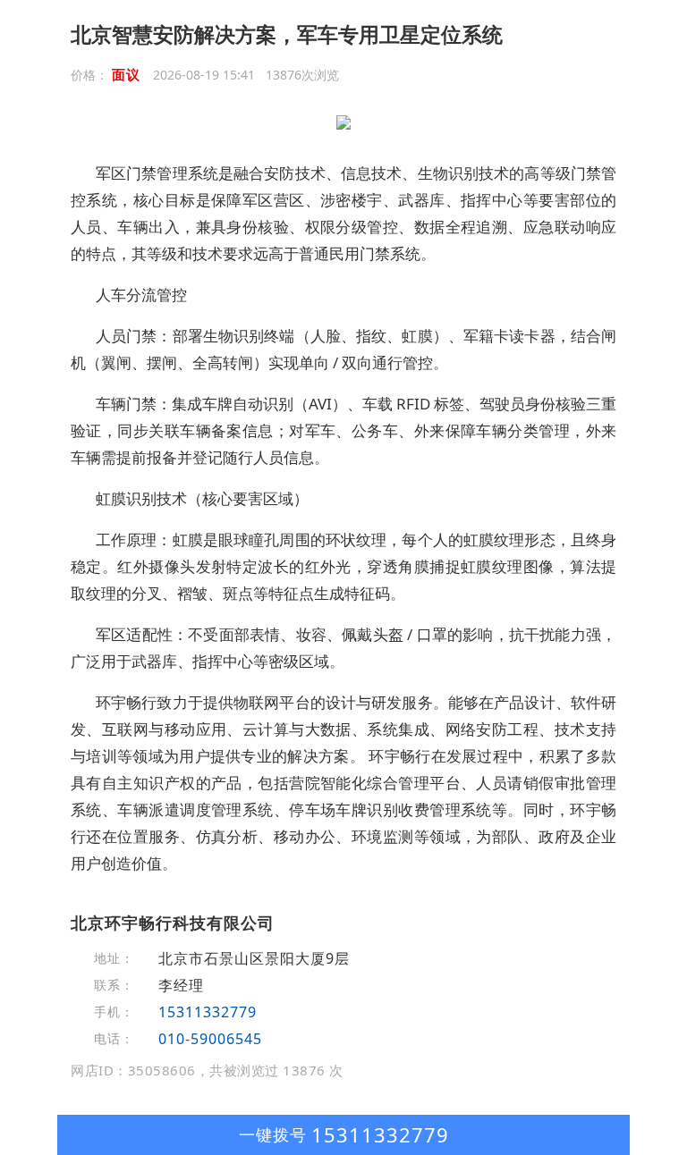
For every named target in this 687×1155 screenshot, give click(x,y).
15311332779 (207, 1012)
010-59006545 (210, 1039)
